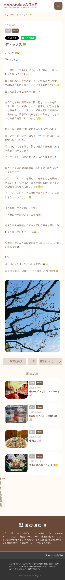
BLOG (13, 15)
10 (1, 495)
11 (1, 496)
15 (1, 503)
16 (1, 505)
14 (1, 501)
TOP (4, 15)
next (1, 507)
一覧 (32, 361)
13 (1, 500)
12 (1, 498)
